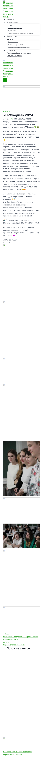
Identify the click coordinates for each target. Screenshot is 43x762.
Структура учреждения (15, 28)
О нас (10, 25)
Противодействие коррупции (19, 53)
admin (10, 119)
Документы (12, 36)
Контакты (11, 50)
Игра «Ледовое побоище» (14, 643)
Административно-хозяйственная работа (20, 33)
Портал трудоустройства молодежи (19, 47)
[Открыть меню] (5, 80)
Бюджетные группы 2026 (15, 45)
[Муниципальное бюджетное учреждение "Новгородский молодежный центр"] (21, 9)
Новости (10, 19)
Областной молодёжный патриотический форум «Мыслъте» (20, 636)
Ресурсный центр (14, 56)
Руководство (12, 30)
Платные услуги (13, 42)
